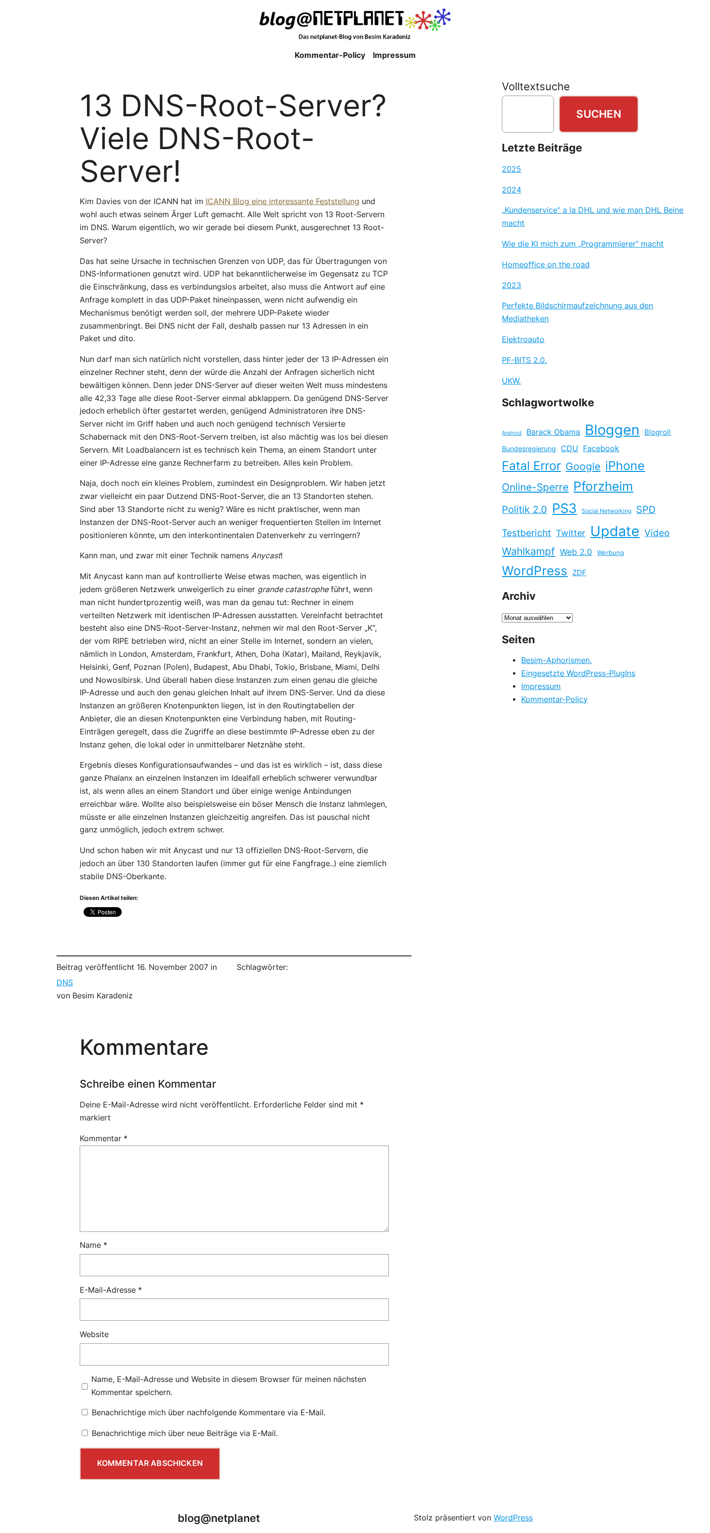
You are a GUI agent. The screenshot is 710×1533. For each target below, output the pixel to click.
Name (93, 1245)
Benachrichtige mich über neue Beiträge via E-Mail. (185, 1433)
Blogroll (657, 432)
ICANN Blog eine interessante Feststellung (282, 201)
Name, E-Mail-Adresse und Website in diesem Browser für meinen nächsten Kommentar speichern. (228, 1386)
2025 (511, 169)
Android (512, 433)
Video (656, 533)
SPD (645, 509)
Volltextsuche (536, 86)
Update (614, 531)
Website (94, 1334)
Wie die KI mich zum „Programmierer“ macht (583, 244)
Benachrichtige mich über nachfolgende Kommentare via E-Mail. (209, 1412)
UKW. (511, 381)
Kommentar (104, 1138)
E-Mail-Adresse (111, 1290)
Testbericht (526, 533)
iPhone (625, 465)
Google (583, 466)
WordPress (535, 570)
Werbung (610, 552)
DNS (65, 982)
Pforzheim (603, 486)
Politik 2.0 (524, 509)
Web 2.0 (576, 552)
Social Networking (606, 510)
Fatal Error (531, 465)
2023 (511, 285)
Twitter (570, 532)
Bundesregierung (529, 449)
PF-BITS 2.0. (524, 360)
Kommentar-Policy (554, 699)
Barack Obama (553, 432)
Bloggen (612, 429)
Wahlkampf (528, 551)
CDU (569, 448)
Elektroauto (523, 339)
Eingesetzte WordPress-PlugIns (578, 673)
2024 (511, 189)
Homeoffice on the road (546, 264)
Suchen (598, 114)
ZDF (579, 572)
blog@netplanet (219, 1518)
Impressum (541, 686)
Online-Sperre (535, 487)
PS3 (564, 508)
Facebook (601, 448)
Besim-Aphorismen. (556, 660)
